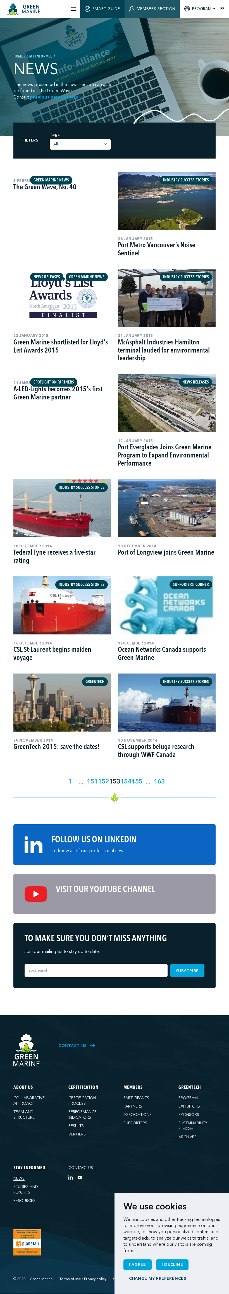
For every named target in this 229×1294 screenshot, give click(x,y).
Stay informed (29, 1168)
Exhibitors (189, 1106)
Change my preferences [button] (157, 1278)
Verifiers (77, 1134)
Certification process (82, 1100)
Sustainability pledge (192, 1125)
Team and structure (24, 1114)
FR (222, 9)
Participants (136, 1098)
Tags (54, 134)
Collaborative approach (29, 1100)
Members (133, 1087)
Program (188, 1098)
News (19, 1178)
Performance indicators (82, 1114)
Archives (187, 1137)
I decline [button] (172, 1264)
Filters (30, 140)
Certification (83, 1087)
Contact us (80, 1167)
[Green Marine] (26, 1050)
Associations (137, 1114)
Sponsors (188, 1114)
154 (125, 781)
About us (23, 1087)
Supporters (135, 1123)
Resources (24, 1200)
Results (76, 1125)
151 (92, 781)
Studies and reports (25, 1189)
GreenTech (189, 1087)
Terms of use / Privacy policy (82, 1278)
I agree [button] (137, 1264)
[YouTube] (79, 1177)
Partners (132, 1106)
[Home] (24, 9)
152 (103, 781)
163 (159, 781)
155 (137, 781)
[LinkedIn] (70, 1177)
